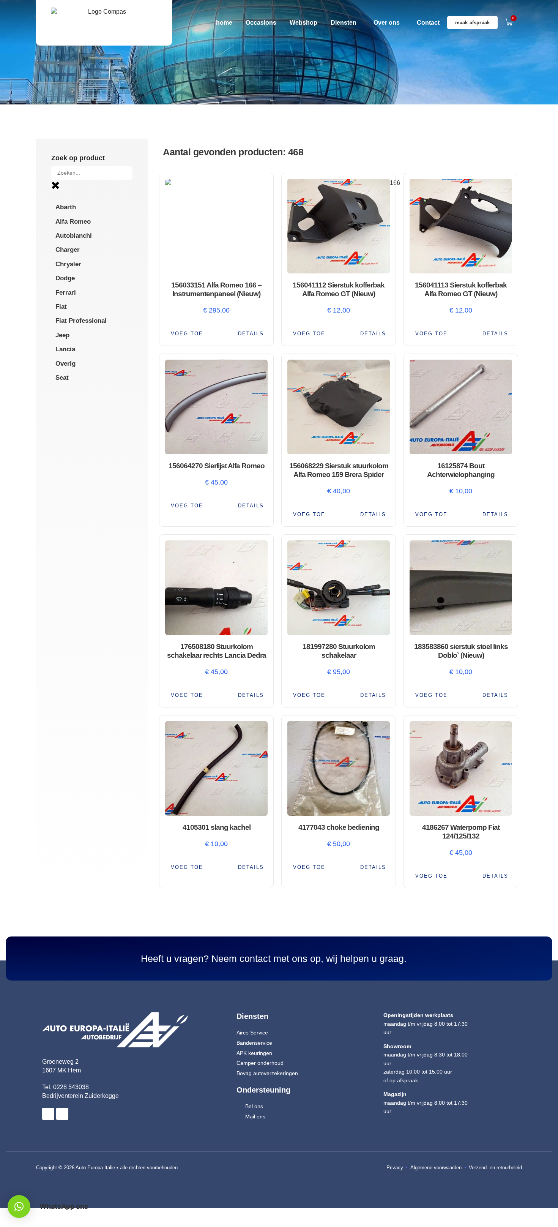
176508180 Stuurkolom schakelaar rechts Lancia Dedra (216, 651)
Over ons (387, 22)
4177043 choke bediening (338, 827)
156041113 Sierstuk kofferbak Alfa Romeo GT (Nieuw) (461, 289)
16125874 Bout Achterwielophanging (461, 470)
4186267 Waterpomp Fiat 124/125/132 (461, 831)
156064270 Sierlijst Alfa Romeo (217, 466)
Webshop (303, 22)
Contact (428, 22)
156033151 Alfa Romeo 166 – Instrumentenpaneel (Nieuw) (216, 289)
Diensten (343, 22)
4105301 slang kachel (217, 827)
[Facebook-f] (48, 1114)
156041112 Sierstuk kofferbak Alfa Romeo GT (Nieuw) (339, 289)
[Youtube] (62, 1114)
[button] (186, 333)
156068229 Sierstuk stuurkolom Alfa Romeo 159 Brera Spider (338, 470)
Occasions (261, 22)
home (224, 22)
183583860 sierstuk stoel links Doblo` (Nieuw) (461, 651)
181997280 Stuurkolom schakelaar (339, 651)
